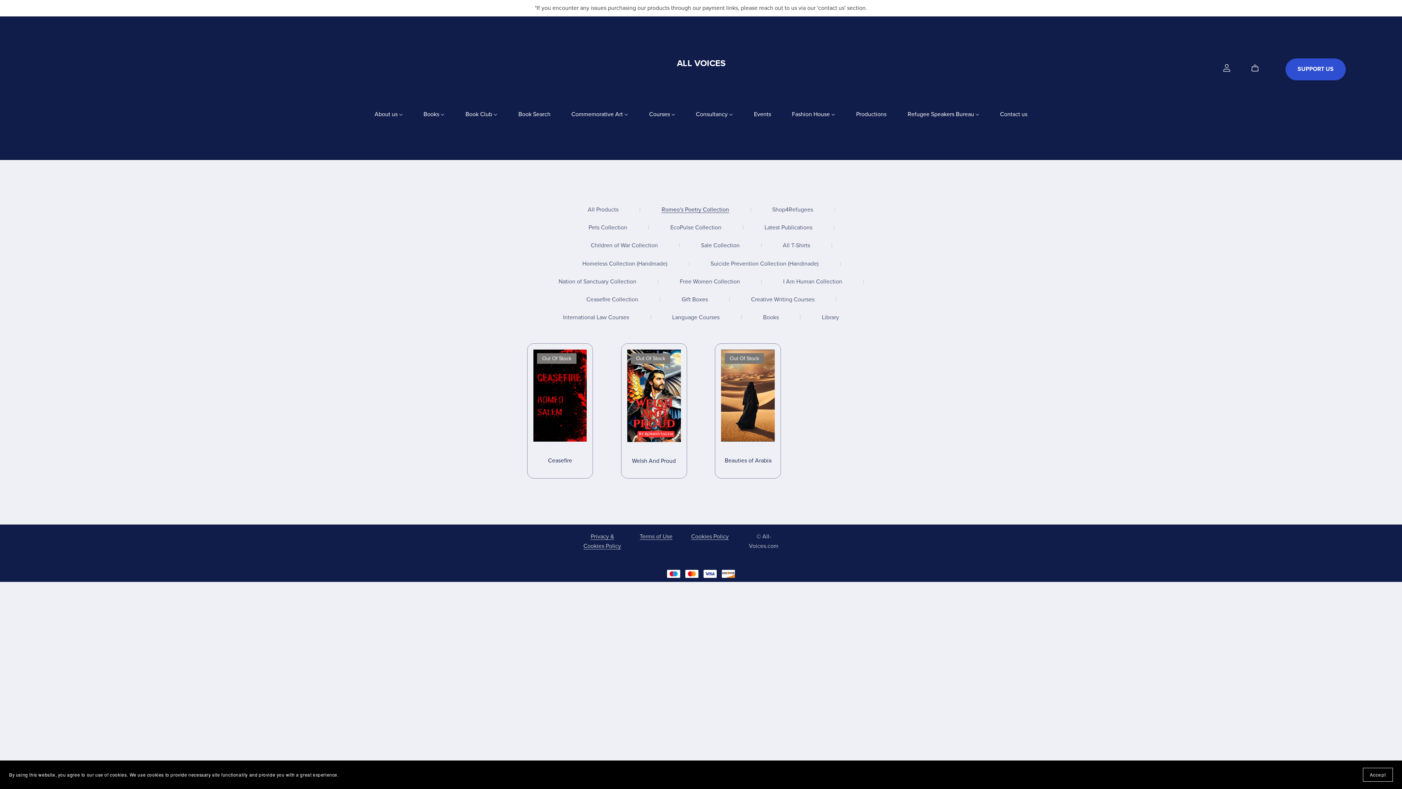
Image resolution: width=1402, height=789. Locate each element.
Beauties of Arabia (748, 460)
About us (387, 114)
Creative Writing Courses (783, 299)
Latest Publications (788, 227)
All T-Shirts (796, 245)
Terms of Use (656, 536)
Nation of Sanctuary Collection (597, 281)
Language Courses (696, 317)
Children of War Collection (624, 245)
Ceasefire (560, 460)
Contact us (1013, 114)
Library (830, 317)
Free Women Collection (710, 281)
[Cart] (1258, 68)
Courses (660, 114)
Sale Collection (720, 245)
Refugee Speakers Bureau (942, 114)
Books (432, 114)
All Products (603, 209)
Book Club (480, 114)
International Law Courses (596, 317)
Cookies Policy (710, 536)
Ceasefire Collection (612, 299)
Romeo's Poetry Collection (695, 209)
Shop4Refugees (792, 209)
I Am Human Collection (812, 281)
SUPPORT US (1316, 69)
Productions (871, 114)
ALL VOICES (701, 63)
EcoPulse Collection (695, 227)
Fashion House (811, 114)
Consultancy (712, 114)
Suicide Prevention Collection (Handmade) (764, 263)
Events (762, 114)
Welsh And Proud (654, 461)
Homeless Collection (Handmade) (624, 263)
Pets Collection (608, 227)
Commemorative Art (597, 114)
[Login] (1226, 67)
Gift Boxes (695, 299)
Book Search (534, 114)
